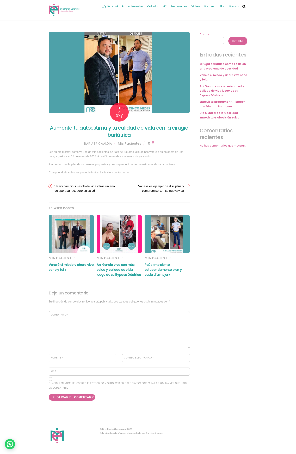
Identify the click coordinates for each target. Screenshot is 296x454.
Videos (195, 6)
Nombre (57, 357)
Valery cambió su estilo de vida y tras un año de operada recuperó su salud (84, 188)
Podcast (210, 6)
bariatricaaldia (98, 143)
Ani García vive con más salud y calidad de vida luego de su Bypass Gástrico (119, 269)
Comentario (59, 314)
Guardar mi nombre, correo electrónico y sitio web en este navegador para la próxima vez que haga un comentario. (118, 385)
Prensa (234, 6)
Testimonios (179, 6)
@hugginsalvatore (146, 151)
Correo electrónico (138, 357)
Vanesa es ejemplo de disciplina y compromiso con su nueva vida (161, 188)
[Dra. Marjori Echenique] (64, 14)
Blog (222, 6)
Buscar (204, 34)
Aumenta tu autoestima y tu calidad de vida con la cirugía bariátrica (119, 131)
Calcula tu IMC (157, 6)
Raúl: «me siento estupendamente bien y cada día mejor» (163, 269)
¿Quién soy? (110, 6)
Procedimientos (132, 6)
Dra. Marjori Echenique (114, 429)
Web (53, 371)
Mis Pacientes (129, 143)
